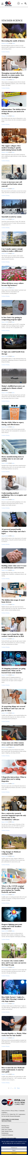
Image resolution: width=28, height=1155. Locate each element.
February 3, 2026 (5, 79)
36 (15, 1088)
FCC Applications (20, 1114)
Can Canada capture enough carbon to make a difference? (12, 250)
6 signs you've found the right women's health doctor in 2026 (13, 635)
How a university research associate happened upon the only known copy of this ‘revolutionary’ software (14, 816)
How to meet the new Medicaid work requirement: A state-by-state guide (13, 1070)
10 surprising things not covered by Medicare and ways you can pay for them (13, 708)
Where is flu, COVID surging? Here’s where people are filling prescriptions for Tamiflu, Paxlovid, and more (13, 889)
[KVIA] (10, 3)
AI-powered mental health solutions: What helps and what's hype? (14, 531)
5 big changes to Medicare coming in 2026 (11, 853)
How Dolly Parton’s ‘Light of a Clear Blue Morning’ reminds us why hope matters (13, 999)
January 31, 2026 (5, 253)
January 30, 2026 (5, 499)
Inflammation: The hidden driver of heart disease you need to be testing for (14, 111)
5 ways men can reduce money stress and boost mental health (13, 744)
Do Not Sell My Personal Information (11, 1116)
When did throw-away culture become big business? (13, 284)
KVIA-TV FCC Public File (8, 1114)
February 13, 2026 (5, 43)
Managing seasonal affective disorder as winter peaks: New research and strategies (13, 75)
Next (18, 1088)
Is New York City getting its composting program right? (12, 319)
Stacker (13, 43)
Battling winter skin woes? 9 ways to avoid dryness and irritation (14, 567)
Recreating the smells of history (13, 41)
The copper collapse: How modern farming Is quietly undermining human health (11, 148)
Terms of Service (6, 1110)
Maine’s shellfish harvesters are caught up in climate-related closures (13, 388)
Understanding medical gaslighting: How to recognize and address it (14, 495)
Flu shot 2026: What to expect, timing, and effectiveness (13, 423)
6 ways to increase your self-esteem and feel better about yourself (12, 184)
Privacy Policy (14, 1110)
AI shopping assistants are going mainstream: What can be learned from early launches (13, 671)
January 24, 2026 (5, 783)
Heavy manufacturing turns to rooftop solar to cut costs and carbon (13, 459)
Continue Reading (5, 51)
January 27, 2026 (5, 675)
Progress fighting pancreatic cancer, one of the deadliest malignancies (12, 926)
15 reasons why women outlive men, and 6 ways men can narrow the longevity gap (14, 963)
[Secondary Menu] (4, 3)
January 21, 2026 (5, 1037)
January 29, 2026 (5, 536)
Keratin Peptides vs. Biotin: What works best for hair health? (14, 1034)
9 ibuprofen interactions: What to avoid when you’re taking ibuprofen (14, 779)
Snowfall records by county (12, 217)
